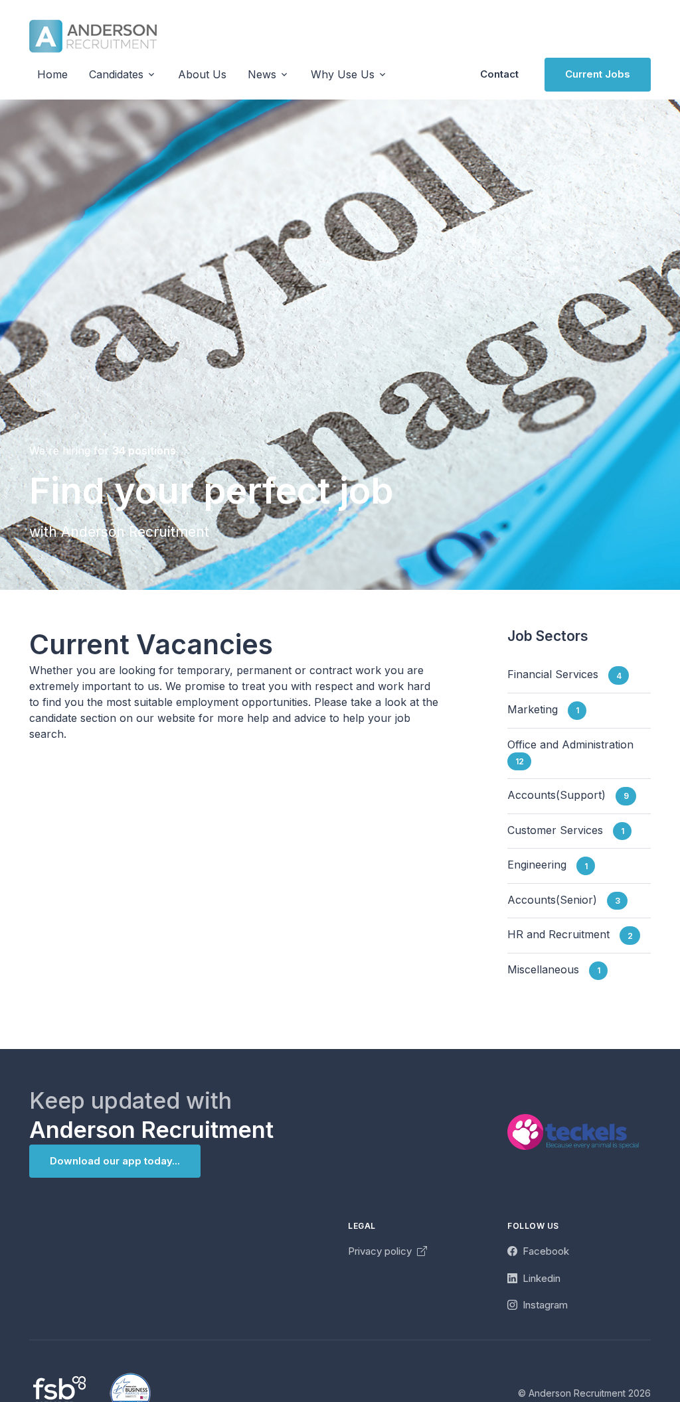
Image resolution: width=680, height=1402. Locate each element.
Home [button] (52, 74)
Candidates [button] (116, 74)
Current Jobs (597, 74)
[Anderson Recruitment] (93, 36)
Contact (499, 74)
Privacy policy (381, 1251)
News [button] (262, 74)
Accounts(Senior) (563, 899)
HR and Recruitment (570, 935)
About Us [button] (202, 74)
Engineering (547, 865)
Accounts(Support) (568, 795)
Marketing (543, 709)
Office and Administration (575, 752)
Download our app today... (115, 1161)
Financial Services (564, 674)
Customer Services (565, 830)
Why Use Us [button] (343, 74)
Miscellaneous (553, 969)
